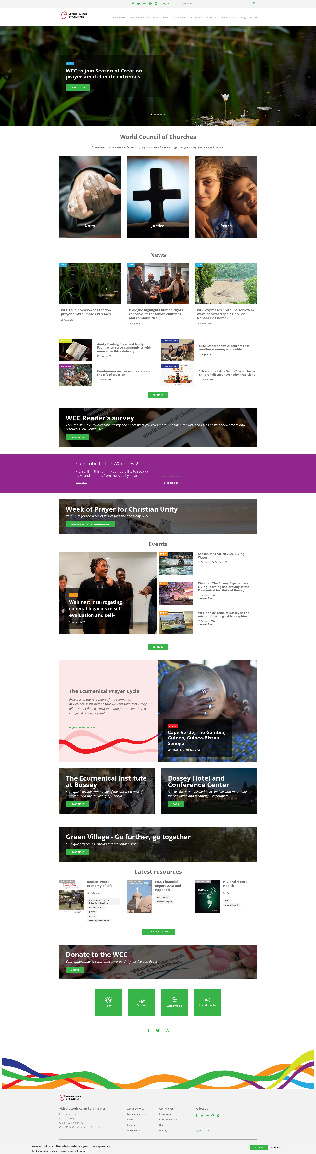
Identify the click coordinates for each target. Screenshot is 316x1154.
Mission (90, 194)
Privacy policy (82, 482)
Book (176, 804)
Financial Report (164, 901)
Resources (212, 17)
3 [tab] (158, 114)
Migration (226, 183)
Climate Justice (96, 907)
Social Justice (158, 194)
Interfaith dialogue (226, 189)
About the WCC (119, 17)
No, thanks (276, 1147)
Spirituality (90, 200)
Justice (92, 911)
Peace (92, 916)
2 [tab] (154, 114)
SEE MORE (158, 395)
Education (90, 177)
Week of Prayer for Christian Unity (90, 524)
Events (166, 17)
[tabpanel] (158, 76)
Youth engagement (90, 189)
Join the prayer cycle (84, 727)
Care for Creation (158, 183)
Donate (75, 969)
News (156, 17)
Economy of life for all (99, 920)
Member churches (140, 17)
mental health (231, 905)
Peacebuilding (226, 194)
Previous (7, 76)
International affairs (225, 200)
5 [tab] (164, 114)
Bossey (253, 17)
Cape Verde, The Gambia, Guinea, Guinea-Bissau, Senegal (196, 737)
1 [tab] (151, 114)
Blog (243, 17)
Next (308, 76)
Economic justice (158, 200)
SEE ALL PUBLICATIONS (158, 931)
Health (158, 189)
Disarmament (226, 177)
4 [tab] (161, 114)
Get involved (196, 17)
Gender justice (158, 177)
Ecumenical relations (90, 183)
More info (90, 1151)
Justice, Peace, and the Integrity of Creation (99, 901)
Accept (259, 1147)
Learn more (78, 87)
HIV (226, 900)
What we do (180, 17)
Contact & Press (229, 17)
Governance (162, 897)
